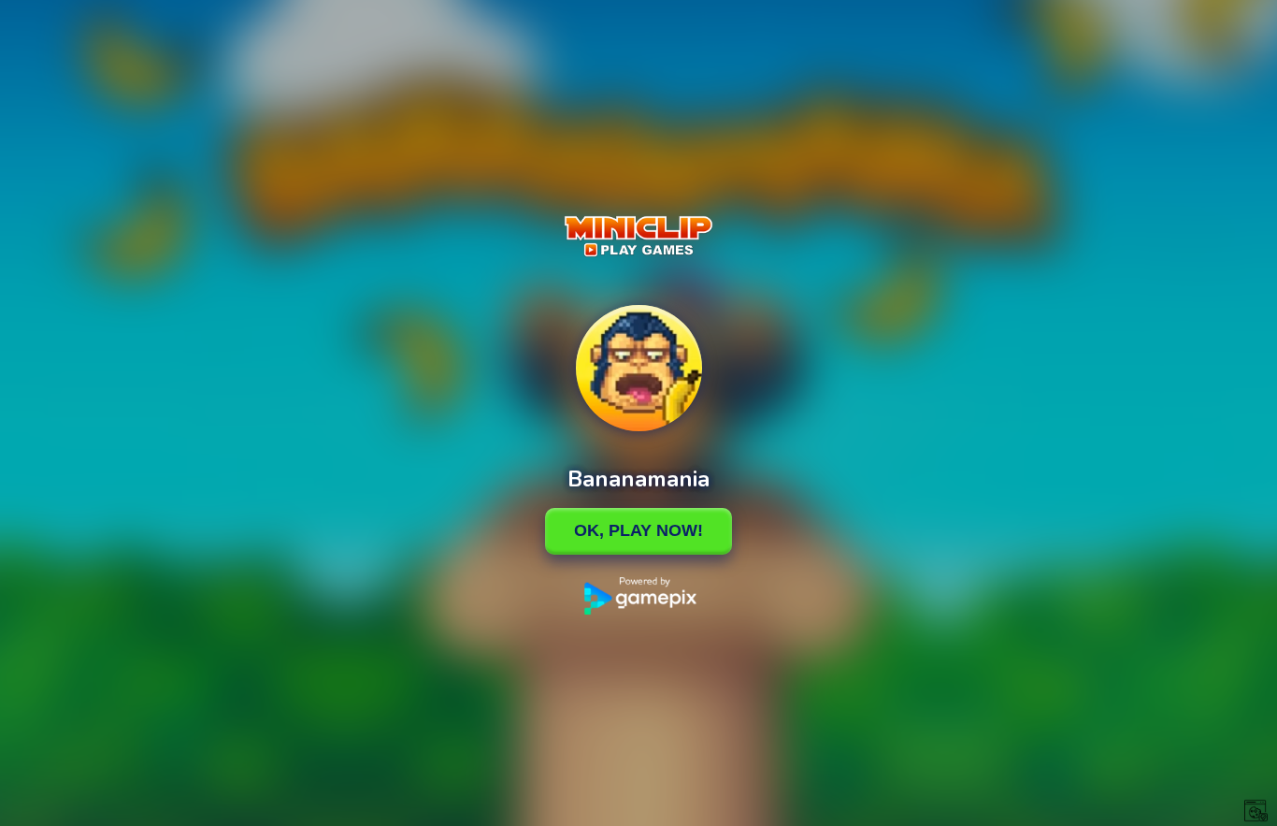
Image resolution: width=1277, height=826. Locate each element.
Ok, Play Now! (638, 530)
